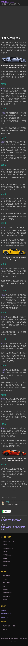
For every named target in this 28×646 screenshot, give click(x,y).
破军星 (4, 373)
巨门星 (3, 343)
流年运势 (5, 544)
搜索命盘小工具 (4, 617)
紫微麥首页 (3, 610)
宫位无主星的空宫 (7, 593)
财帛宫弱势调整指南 (8, 548)
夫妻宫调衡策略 (6, 561)
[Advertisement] (14, 21)
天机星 (3, 113)
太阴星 (3, 295)
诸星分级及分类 (6, 582)
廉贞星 (3, 228)
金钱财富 (7, 511)
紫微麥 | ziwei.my (8, 2)
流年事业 (5, 558)
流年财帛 (5, 551)
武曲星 (3, 169)
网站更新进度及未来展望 (9, 626)
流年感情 (5, 565)
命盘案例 (5, 599)
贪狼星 (3, 317)
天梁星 (3, 399)
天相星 (3, 370)
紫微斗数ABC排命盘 (6, 613)
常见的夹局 (5, 589)
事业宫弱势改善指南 (8, 555)
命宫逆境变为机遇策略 (8, 541)
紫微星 (3, 88)
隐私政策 (5, 629)
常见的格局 (5, 586)
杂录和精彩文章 (6, 596)
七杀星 (3, 428)
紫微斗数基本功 (6, 575)
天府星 (3, 268)
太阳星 (3, 142)
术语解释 (5, 579)
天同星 (3, 198)
